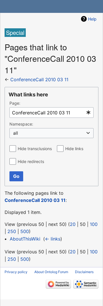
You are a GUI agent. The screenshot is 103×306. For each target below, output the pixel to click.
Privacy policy (16, 272)
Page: (14, 103)
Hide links (74, 148)
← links (52, 239)
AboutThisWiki (25, 239)
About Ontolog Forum (51, 272)
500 (24, 231)
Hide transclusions (35, 148)
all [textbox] (15, 133)
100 (94, 224)
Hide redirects (31, 161)
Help (92, 19)
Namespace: (21, 124)
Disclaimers (84, 272)
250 (11, 231)
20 (73, 224)
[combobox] (51, 112)
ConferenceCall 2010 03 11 (39, 79)
